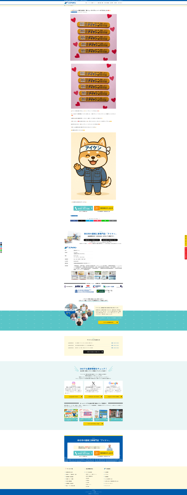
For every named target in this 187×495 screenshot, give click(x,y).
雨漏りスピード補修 (69, 478)
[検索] (122, 0)
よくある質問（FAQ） (109, 478)
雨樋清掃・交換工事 (69, 483)
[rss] (120, 0)
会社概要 (106, 472)
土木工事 (87, 482)
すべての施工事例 (89, 472)
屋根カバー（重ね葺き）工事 (71, 474)
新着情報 (106, 476)
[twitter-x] (118, 0)
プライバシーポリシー (109, 483)
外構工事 (87, 480)
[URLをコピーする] (113, 221)
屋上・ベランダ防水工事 (70, 485)
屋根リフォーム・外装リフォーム (91, 474)
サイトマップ (107, 485)
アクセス (106, 474)
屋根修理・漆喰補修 (69, 476)
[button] (74, 221)
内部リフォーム (88, 484)
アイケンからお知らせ (74, 215)
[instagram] (119, 0)
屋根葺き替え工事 (69, 472)
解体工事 (87, 478)
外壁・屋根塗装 (69, 481)
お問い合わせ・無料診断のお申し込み (111, 481)
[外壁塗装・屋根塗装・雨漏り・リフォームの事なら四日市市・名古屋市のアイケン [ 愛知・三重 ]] (70, 3)
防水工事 (87, 486)
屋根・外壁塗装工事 (89, 476)
